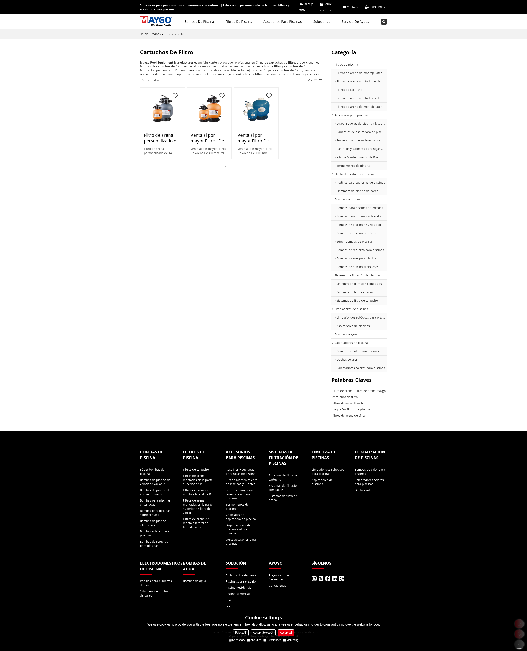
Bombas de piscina (199, 21)
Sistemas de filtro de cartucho (283, 477)
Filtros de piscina (239, 21)
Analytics (255, 640)
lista (315, 80)
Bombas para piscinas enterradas (155, 502)
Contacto (353, 7)
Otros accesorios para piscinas (241, 541)
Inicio (144, 34)
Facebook (327, 578)
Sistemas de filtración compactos (283, 488)
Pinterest (341, 578)
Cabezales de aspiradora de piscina (241, 517)
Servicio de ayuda (355, 21)
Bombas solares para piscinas (154, 533)
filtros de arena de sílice (349, 415)
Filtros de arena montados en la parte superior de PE (198, 480)
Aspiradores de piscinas (322, 482)
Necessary (238, 640)
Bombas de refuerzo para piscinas (154, 544)
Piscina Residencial (239, 588)
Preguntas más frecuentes (279, 577)
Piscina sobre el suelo (241, 581)
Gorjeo (321, 578)
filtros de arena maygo (370, 391)
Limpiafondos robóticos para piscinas (328, 472)
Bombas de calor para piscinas (370, 472)
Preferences (274, 640)
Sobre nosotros (325, 7)
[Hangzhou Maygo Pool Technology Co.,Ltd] (156, 21)
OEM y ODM (306, 7)
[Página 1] (226, 166)
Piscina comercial (238, 594)
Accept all (286, 632)
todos (155, 34)
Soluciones (321, 21)
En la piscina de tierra (241, 575)
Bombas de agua (194, 581)
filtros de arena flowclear (349, 403)
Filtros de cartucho (196, 469)
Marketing (292, 640)
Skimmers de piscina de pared (154, 593)
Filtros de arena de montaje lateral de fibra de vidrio (196, 523)
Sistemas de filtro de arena (283, 498)
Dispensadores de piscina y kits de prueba (238, 529)
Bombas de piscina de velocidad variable (155, 482)
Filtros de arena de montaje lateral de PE (197, 492)
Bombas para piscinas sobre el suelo (155, 513)
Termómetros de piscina (237, 507)
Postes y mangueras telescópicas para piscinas (239, 494)
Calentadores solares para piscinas (369, 482)
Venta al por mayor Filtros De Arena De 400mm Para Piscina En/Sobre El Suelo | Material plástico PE (209, 138)
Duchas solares (365, 490)
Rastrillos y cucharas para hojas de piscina (240, 472)
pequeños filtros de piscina (351, 409)
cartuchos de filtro (345, 397)
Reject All (240, 632)
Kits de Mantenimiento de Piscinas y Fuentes (241, 482)
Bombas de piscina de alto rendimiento (155, 492)
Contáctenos (277, 585)
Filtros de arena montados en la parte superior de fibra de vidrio (198, 506)
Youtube (314, 578)
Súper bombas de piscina (152, 472)
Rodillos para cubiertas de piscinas (156, 583)
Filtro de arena (342, 391)
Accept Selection (263, 632)
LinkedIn (334, 578)
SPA (228, 600)
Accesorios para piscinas (283, 21)
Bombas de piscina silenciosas (153, 523)
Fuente (230, 606)
